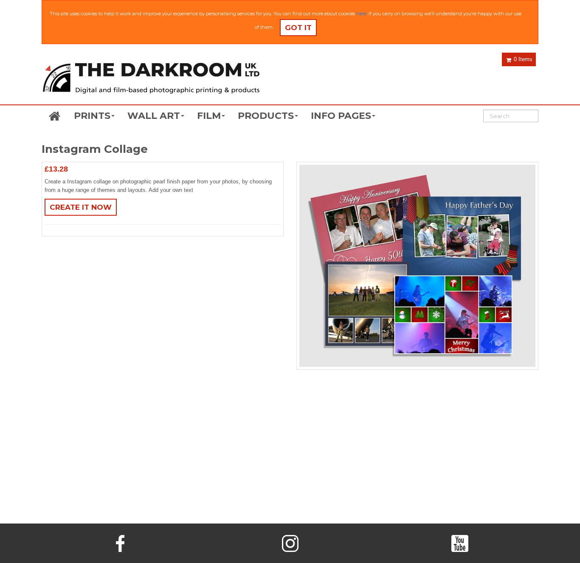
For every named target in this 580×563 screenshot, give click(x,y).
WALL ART (153, 115)
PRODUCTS (266, 115)
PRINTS (92, 115)
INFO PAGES (341, 115)
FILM (209, 115)
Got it (298, 27)
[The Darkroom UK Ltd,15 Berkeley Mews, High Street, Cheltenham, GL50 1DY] (151, 79)
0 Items (522, 59)
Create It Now (81, 207)
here (361, 14)
